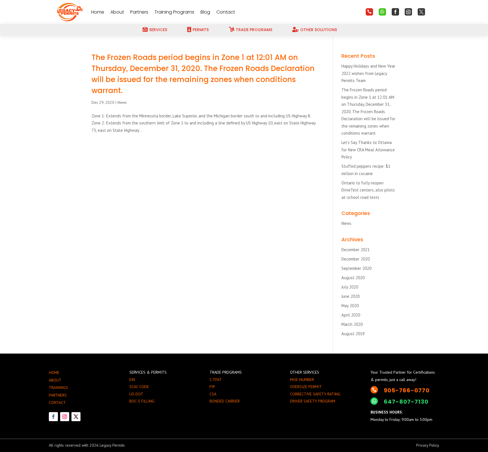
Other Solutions (318, 30)
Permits (201, 30)
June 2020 (350, 296)
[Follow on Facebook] (53, 416)
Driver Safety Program (312, 401)
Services (158, 30)
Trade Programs (254, 30)
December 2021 (355, 249)
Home (97, 12)
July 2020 (349, 287)
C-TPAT (216, 379)
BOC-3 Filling (141, 401)
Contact (225, 12)
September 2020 (356, 268)
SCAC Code (139, 386)
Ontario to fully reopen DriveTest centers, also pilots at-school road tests (368, 190)
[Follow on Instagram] (64, 416)
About (117, 12)
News (122, 102)
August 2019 (353, 333)
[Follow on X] (75, 416)
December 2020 (355, 259)
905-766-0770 (407, 390)
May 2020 (350, 305)
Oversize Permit (306, 386)
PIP (212, 386)
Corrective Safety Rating (315, 394)
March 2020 (352, 324)
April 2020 (350, 315)
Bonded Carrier (225, 401)
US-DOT (136, 394)
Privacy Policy (427, 445)
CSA (213, 394)
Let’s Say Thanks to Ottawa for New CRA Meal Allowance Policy (368, 150)
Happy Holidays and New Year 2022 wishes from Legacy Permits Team (368, 73)
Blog (205, 12)
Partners (139, 12)
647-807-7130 (406, 402)
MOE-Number (302, 379)
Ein (132, 379)
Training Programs (174, 12)
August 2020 (353, 277)
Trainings (58, 387)
